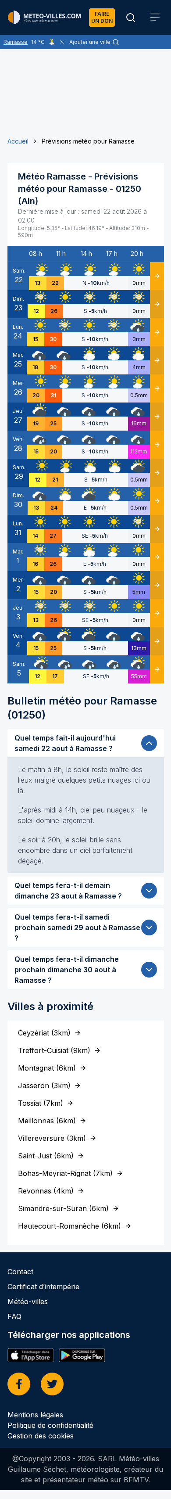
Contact (20, 1271)
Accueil (17, 141)
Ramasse (16, 42)
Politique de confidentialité (50, 1425)
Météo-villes (27, 1301)
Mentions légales (35, 1414)
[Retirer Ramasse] (62, 42)
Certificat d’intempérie (43, 1286)
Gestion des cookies (40, 1435)
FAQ (14, 1316)
